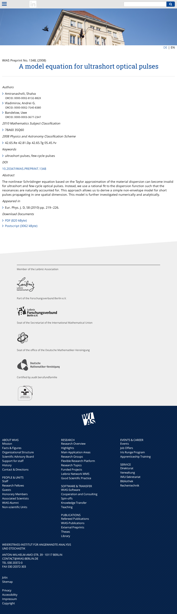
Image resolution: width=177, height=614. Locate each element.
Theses (65, 532)
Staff (5, 481)
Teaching (67, 507)
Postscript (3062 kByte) (21, 226)
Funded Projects (71, 469)
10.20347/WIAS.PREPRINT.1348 (24, 169)
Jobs (5, 577)
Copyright (8, 603)
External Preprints (72, 527)
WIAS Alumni (10, 503)
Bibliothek (126, 481)
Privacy (6, 590)
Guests (6, 490)
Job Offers (126, 448)
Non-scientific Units (14, 507)
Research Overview (73, 444)
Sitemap (7, 582)
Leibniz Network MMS (75, 474)
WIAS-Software (70, 490)
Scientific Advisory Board (18, 456)
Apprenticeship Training (135, 456)
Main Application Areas (75, 452)
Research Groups (72, 456)
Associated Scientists (15, 498)
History (7, 465)
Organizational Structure (18, 452)
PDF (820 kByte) (16, 220)
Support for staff (13, 461)
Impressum (9, 599)
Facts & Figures (11, 448)
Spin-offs (67, 498)
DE (165, 47)
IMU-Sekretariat (130, 477)
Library (65, 536)
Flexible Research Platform (78, 461)
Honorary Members (15, 494)
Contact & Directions (15, 469)
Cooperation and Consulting (79, 494)
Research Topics (71, 465)
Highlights (67, 448)
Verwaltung (127, 472)
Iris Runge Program (132, 452)
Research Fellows (13, 485)
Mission (7, 444)
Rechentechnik (129, 485)
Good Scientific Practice (76, 478)
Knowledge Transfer (74, 503)
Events (124, 444)
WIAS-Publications (72, 523)
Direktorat (126, 468)
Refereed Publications (75, 519)
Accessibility (9, 595)
